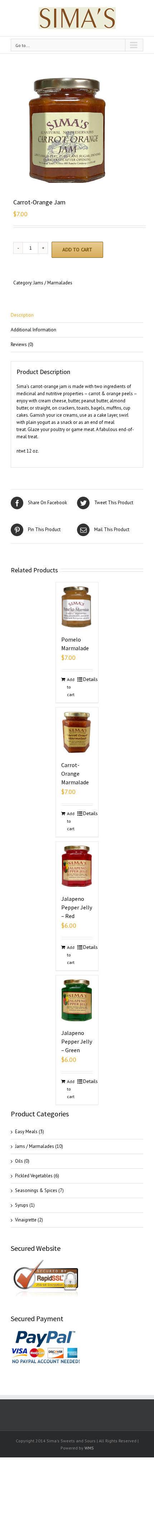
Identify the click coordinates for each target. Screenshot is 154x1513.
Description (22, 315)
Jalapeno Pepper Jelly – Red (76, 907)
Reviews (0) (22, 344)
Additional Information (33, 330)
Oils (19, 1161)
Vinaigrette (26, 1220)
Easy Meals (26, 1132)
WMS (89, 1448)
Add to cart (77, 249)
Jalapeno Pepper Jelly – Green (76, 1041)
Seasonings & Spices (36, 1190)
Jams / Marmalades (52, 283)
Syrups (21, 1205)
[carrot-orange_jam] (78, 130)
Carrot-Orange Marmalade (75, 773)
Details (88, 679)
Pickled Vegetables (34, 1176)
